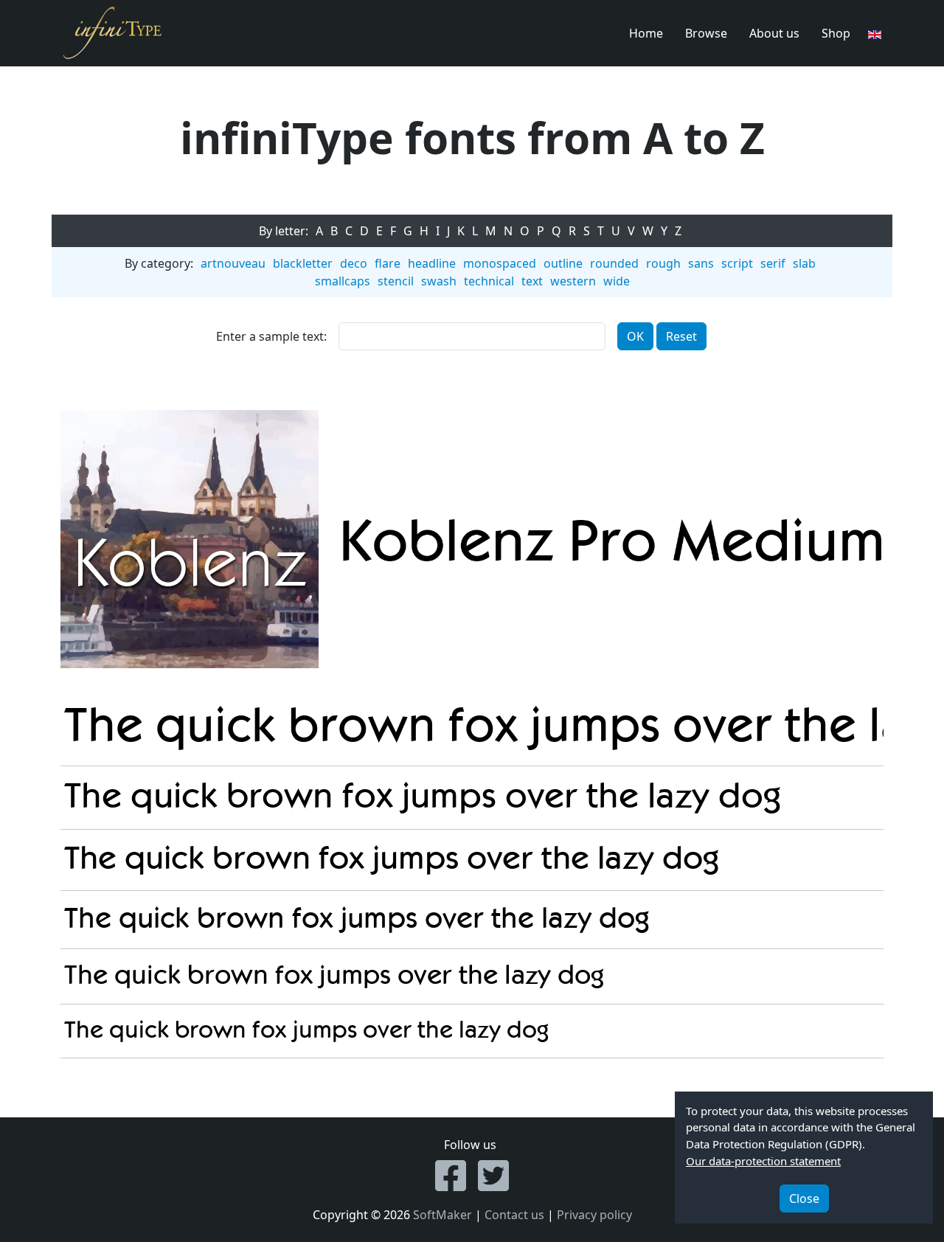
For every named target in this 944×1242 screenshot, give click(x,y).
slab (804, 263)
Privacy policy (594, 1215)
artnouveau (233, 263)
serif (772, 263)
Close (804, 1198)
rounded (614, 263)
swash (439, 281)
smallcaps (342, 281)
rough (663, 263)
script (737, 263)
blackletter (303, 263)
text (532, 281)
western (573, 281)
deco (353, 263)
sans (701, 263)
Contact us (514, 1215)
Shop (836, 33)
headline (432, 263)
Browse (706, 33)
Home (646, 33)
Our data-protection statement (763, 1160)
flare (387, 263)
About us (774, 33)
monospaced (499, 263)
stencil (396, 281)
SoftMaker (442, 1215)
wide (616, 281)
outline (563, 263)
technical (489, 281)
